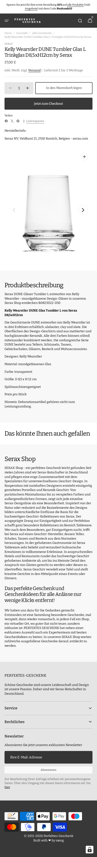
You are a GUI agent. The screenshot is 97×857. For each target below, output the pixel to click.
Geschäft (22, 33)
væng (60, 840)
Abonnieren (48, 769)
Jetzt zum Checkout (48, 104)
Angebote (31, 8)
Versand (34, 70)
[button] (7, 21)
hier (7, 787)
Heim (8, 33)
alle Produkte (75, 4)
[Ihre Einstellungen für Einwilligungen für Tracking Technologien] (89, 849)
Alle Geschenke (42, 33)
